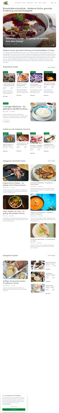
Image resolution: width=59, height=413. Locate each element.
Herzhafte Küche (30, 2)
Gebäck (39, 2)
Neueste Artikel (18, 2)
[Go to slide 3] (53, 45)
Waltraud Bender (6, 187)
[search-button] (52, 2)
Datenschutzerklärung (6, 403)
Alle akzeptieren (14, 409)
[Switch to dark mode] (55, 3)
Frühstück (44, 2)
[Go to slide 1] (51, 45)
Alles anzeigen (51, 67)
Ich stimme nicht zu (13, 406)
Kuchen (35, 2)
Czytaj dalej (6, 121)
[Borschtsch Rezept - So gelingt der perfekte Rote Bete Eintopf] (29, 30)
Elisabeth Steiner (33, 186)
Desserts (23, 2)
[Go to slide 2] (52, 45)
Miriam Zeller (8, 44)
